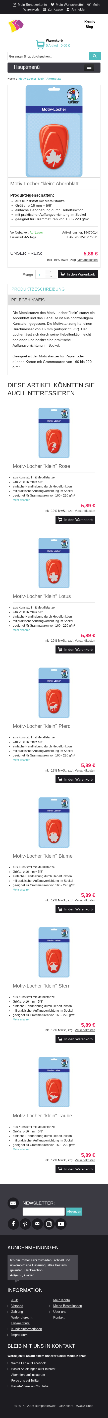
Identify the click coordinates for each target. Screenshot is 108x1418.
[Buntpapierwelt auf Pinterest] (25, 1220)
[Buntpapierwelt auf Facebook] (13, 1220)
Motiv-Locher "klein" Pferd (42, 726)
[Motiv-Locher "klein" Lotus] (54, 563)
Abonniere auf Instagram (28, 1375)
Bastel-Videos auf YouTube (29, 1386)
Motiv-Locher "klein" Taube (42, 1115)
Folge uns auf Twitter (25, 1380)
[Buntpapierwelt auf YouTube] (61, 1220)
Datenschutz (20, 1323)
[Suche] (95, 56)
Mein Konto (61, 1300)
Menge (28, 275)
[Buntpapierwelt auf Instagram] (49, 1220)
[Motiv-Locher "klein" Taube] (54, 1082)
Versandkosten (87, 260)
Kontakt (59, 1317)
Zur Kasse (55, 9)
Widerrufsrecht (21, 1317)
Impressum (19, 1335)
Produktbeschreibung (38, 289)
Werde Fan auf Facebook (28, 1363)
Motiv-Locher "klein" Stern (42, 986)
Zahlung (17, 1312)
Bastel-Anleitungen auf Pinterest (33, 1369)
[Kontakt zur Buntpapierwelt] (37, 1220)
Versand (17, 1306)
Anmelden (79, 9)
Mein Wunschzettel (70, 5)
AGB (14, 1300)
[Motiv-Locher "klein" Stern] (54, 952)
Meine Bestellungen (67, 1306)
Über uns (59, 1312)
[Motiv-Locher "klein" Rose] (54, 433)
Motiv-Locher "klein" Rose (41, 466)
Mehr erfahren (21, 499)
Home (11, 78)
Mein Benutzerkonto (32, 5)
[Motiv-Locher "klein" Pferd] (54, 693)
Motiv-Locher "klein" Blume (43, 856)
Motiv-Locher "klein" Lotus (42, 596)
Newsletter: (39, 1203)
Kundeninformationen (26, 1329)
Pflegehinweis (28, 300)
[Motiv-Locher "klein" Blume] (54, 822)
